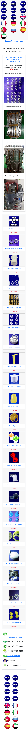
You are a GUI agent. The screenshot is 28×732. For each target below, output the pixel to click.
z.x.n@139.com (13, 655)
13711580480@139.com (13, 637)
